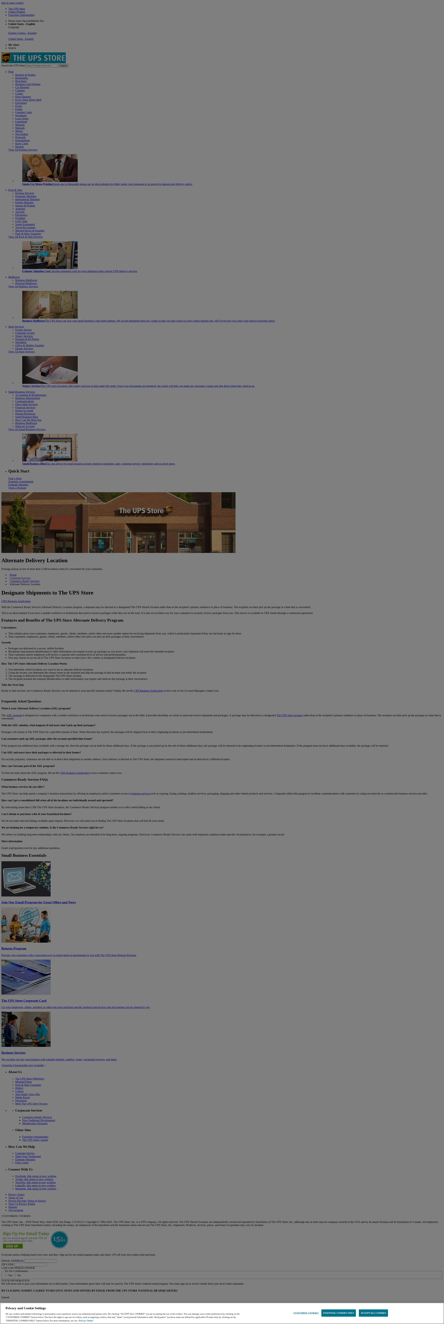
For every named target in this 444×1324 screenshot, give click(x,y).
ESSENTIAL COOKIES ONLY (338, 1313)
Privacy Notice (86, 1320)
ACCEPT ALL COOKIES (373, 1313)
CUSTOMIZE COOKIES (305, 1313)
